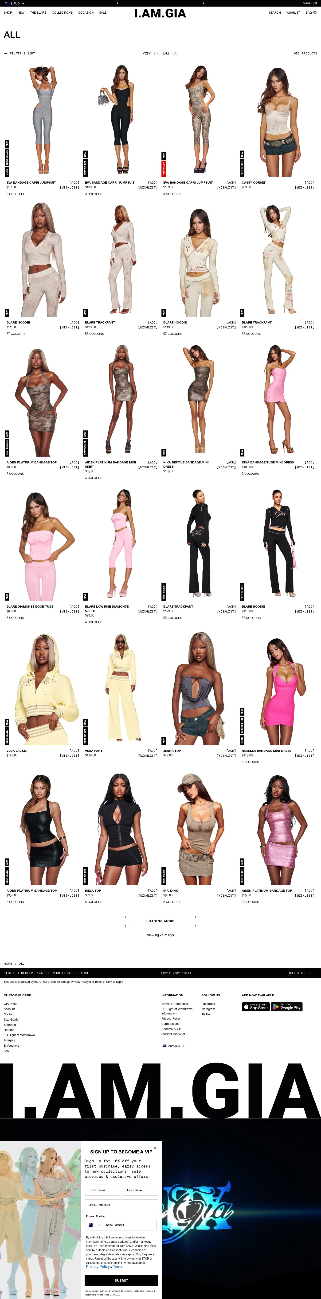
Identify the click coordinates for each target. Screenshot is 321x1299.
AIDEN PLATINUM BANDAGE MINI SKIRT (110, 464)
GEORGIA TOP (17, 1030)
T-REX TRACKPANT (256, 1030)
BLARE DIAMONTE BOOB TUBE (30, 606)
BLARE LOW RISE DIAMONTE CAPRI (107, 609)
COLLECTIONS (62, 12)
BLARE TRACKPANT (100, 322)
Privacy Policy (98, 1267)
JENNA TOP (172, 751)
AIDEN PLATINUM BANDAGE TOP (32, 462)
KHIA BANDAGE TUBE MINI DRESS (268, 462)
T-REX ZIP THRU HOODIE (182, 1030)
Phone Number (96, 1216)
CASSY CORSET (254, 182)
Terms (118, 1267)
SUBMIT (121, 1280)
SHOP (8, 12)
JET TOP (91, 1030)
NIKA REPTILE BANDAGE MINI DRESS (186, 464)
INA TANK (170, 890)
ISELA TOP (93, 890)
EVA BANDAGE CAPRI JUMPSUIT (31, 182)
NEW (21, 12)
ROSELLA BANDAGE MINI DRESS (266, 751)
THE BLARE (38, 12)
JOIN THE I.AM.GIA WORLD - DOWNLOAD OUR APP (160, 6)
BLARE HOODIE (18, 322)
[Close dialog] (155, 1148)
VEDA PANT (93, 751)
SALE (102, 12)
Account (310, 3)
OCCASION (86, 12)
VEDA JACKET (17, 751)
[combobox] (94, 1225)
